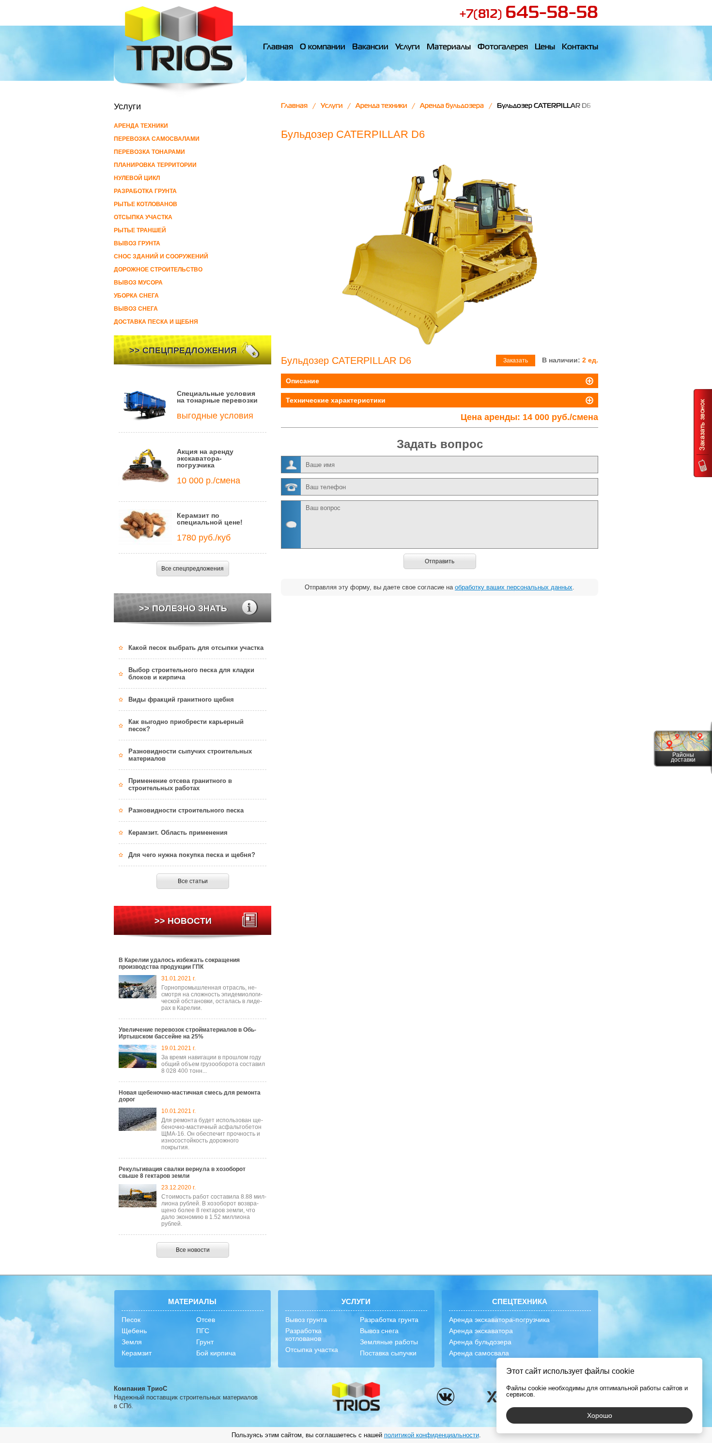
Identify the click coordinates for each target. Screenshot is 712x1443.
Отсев (205, 1319)
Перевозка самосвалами (157, 138)
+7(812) (528, 14)
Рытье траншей (140, 230)
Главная (278, 47)
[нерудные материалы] (180, 49)
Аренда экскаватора (481, 1331)
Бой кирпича (216, 1353)
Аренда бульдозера (452, 106)
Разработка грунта (145, 191)
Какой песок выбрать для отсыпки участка (195, 647)
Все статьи (193, 881)
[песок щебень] (355, 1397)
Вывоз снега (136, 308)
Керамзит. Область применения (178, 832)
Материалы (449, 47)
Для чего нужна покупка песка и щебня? (191, 854)
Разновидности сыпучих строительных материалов (190, 755)
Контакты (580, 47)
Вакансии (370, 47)
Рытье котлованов (145, 204)
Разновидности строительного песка (186, 810)
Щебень (134, 1331)
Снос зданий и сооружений (161, 256)
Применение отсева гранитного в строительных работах (180, 784)
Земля (132, 1342)
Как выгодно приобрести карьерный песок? (186, 725)
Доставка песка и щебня (156, 321)
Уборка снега (136, 295)
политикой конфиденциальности (431, 1435)
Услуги (407, 47)
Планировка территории (155, 165)
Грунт (205, 1342)
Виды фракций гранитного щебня (181, 699)
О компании (322, 47)
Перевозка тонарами (149, 152)
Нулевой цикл (137, 178)
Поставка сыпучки (388, 1353)
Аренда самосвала (479, 1353)
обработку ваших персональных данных (514, 587)
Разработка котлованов (303, 1334)
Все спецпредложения (192, 568)
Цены (545, 47)
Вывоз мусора (138, 282)
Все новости (193, 1250)
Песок (131, 1319)
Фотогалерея (503, 47)
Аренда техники (141, 125)
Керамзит (137, 1353)
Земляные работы (389, 1342)
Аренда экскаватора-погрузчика (499, 1319)
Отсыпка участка (143, 217)
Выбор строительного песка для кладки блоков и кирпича (191, 673)
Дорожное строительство (158, 269)
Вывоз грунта (137, 243)
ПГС (202, 1331)
